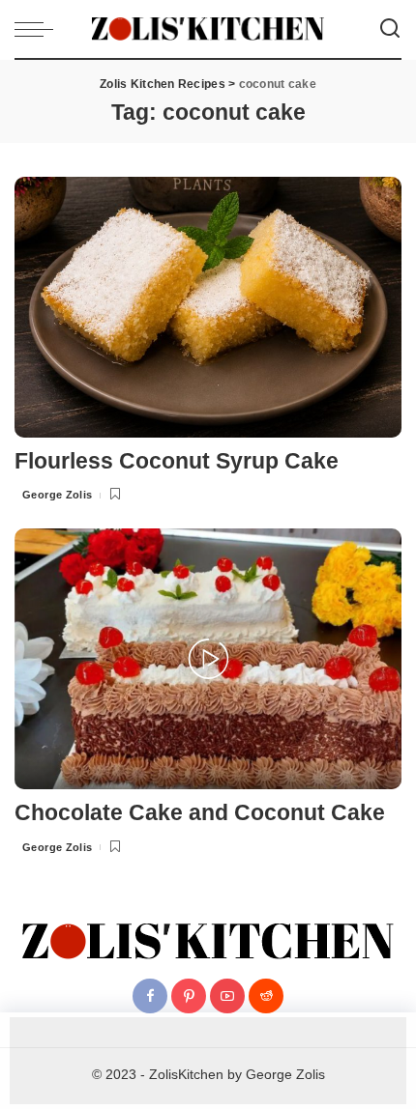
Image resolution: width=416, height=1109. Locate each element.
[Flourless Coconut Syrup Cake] (208, 306)
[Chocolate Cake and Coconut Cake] (208, 658)
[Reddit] (266, 996)
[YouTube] (227, 996)
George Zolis (57, 494)
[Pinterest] (188, 996)
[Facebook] (150, 996)
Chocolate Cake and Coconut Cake (200, 813)
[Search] (389, 29)
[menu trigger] (39, 29)
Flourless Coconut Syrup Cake (177, 461)
